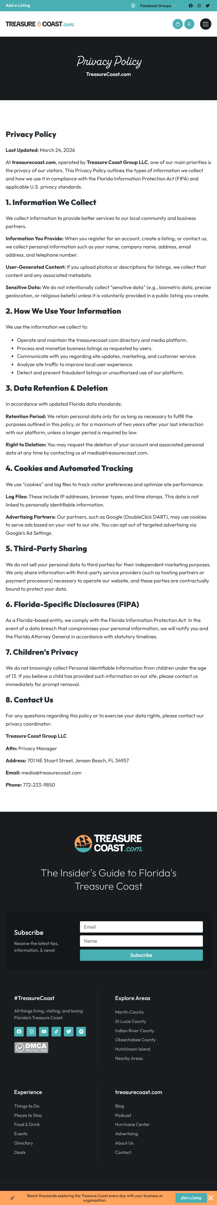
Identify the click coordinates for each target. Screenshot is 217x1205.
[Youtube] (44, 1031)
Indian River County (134, 1031)
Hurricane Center (132, 1124)
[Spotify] (81, 1031)
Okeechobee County (135, 1040)
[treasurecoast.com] (205, 24)
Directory (23, 1143)
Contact (123, 1152)
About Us (124, 1143)
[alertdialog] (108, 1198)
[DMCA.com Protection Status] (31, 1052)
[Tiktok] (56, 1031)
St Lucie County (130, 1021)
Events (20, 1134)
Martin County (129, 1012)
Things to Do (26, 1106)
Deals (19, 1152)
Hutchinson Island (132, 1049)
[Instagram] (199, 5)
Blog (119, 1106)
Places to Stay (28, 1115)
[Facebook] (190, 5)
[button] (178, 24)
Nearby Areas (129, 1058)
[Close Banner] (210, 1198)
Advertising (126, 1134)
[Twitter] (207, 5)
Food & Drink (27, 1124)
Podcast (123, 1115)
